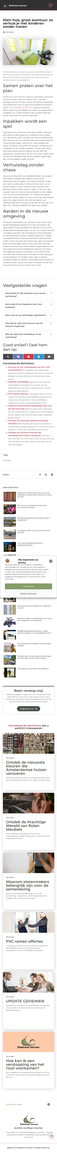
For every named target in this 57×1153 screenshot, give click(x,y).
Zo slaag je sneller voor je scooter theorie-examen (34, 531)
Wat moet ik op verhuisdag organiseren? (28, 315)
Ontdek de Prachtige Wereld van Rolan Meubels (26, 826)
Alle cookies (28, 586)
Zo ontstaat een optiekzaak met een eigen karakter (34, 644)
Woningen (9, 32)
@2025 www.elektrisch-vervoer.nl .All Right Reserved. (28, 1148)
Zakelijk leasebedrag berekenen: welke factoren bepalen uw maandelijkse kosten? (34, 632)
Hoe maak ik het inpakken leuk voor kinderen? (28, 305)
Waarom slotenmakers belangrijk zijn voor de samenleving (27, 885)
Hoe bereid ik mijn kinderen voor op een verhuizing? (28, 294)
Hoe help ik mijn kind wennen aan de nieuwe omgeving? (28, 324)
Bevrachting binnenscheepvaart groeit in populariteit (33, 519)
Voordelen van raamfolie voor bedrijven (33, 669)
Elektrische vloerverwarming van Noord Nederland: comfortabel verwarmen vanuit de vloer (34, 495)
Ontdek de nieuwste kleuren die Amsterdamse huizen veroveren (26, 768)
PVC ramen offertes (18, 394)
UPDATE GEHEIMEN (18, 382)
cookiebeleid (32, 576)
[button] (50, 561)
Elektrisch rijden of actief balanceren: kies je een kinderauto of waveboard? (34, 619)
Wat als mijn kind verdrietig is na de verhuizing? (28, 335)
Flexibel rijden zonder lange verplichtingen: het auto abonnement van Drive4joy (34, 657)
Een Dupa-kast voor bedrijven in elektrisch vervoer (34, 607)
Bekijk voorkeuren (28, 594)
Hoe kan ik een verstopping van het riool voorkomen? (25, 1064)
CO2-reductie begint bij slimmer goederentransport (30, 544)
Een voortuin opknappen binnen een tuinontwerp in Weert (32, 506)
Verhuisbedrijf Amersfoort (21, 107)
